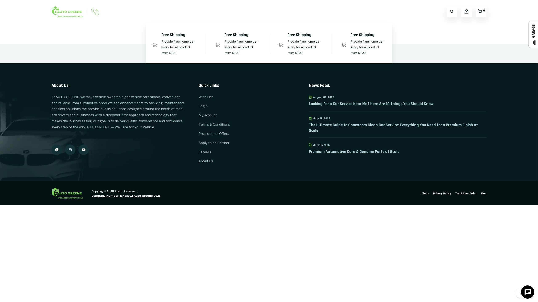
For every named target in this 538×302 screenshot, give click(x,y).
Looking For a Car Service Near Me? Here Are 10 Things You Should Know (371, 104)
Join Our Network (372, 11)
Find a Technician (338, 11)
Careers (205, 152)
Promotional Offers (214, 133)
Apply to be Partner (214, 143)
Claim (425, 193)
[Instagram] (70, 149)
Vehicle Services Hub (408, 11)
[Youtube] (83, 149)
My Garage (309, 11)
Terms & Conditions (214, 124)
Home (252, 11)
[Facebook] (56, 149)
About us (206, 161)
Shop (268, 11)
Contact (287, 11)
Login (203, 106)
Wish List (206, 97)
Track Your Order (465, 193)
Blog (484, 193)
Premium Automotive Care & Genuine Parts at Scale (354, 151)
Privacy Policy (442, 193)
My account (208, 115)
